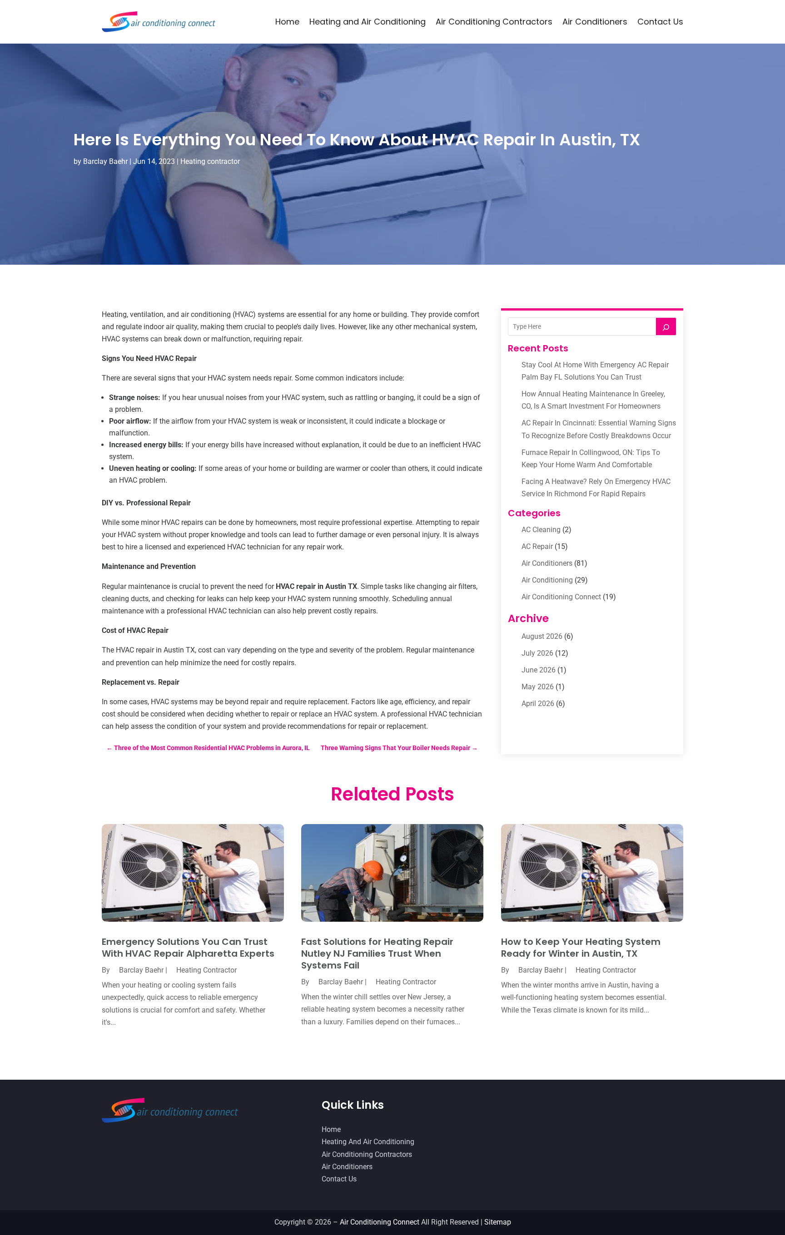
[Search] (666, 326)
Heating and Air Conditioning (367, 21)
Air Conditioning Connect (561, 597)
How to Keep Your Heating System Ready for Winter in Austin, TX (581, 947)
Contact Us (660, 21)
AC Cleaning (541, 529)
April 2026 (538, 703)
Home (287, 21)
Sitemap (497, 1222)
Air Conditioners (594, 21)
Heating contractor (210, 161)
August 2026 (542, 636)
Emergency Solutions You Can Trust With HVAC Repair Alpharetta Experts (188, 947)
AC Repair (537, 546)
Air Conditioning (547, 580)
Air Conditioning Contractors (494, 21)
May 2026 (538, 686)
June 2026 (539, 670)
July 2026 (537, 653)
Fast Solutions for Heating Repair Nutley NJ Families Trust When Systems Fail (377, 953)
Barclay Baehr (105, 161)
